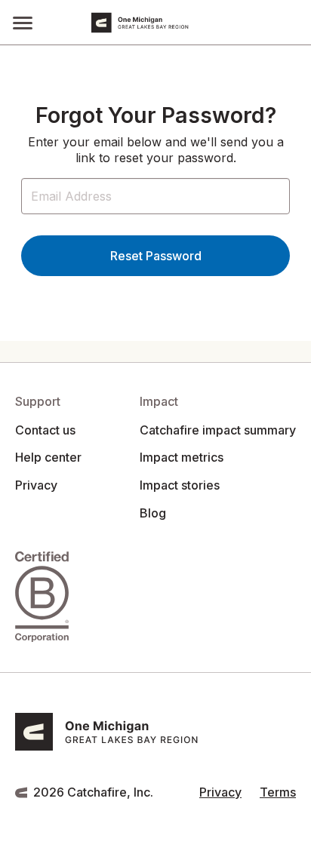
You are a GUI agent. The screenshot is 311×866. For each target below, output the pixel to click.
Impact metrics (181, 457)
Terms (278, 792)
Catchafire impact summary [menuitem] (218, 430)
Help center (48, 457)
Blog (153, 513)
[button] (22, 22)
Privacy (36, 485)
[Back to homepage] (178, 23)
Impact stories (180, 485)
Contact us (45, 430)
